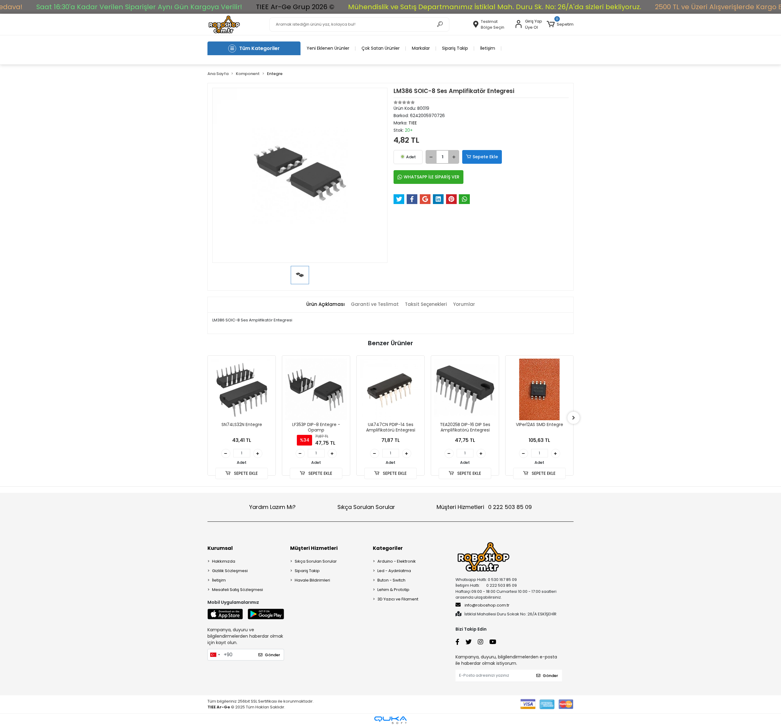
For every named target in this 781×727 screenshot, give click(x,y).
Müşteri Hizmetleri (484, 507)
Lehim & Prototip (393, 590)
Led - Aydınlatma (394, 571)
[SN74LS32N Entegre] (241, 389)
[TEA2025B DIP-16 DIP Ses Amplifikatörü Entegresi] (465, 389)
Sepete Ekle (485, 157)
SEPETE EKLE (245, 473)
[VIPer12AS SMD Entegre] (539, 389)
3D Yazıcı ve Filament (397, 599)
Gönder (272, 655)
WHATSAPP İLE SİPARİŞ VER (431, 177)
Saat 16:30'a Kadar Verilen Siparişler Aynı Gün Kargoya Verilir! (139, 7)
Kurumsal (220, 548)
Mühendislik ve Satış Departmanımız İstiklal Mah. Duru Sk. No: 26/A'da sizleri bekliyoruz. (494, 7)
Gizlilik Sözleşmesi (230, 571)
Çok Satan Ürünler (381, 48)
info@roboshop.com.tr (487, 605)
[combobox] (215, 654)
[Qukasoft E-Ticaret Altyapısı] (390, 720)
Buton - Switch (391, 580)
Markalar (421, 48)
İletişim (487, 48)
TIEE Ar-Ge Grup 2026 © (295, 7)
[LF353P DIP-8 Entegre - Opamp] (316, 389)
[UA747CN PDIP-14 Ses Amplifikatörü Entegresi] (390, 389)
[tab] (325, 304)
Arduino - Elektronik (396, 561)
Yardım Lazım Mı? (272, 507)
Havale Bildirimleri (312, 580)
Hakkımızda (223, 561)
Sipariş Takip (455, 48)
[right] (573, 417)
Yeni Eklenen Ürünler (328, 48)
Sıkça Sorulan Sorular (366, 507)
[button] (560, 24)
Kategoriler (388, 548)
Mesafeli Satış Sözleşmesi (237, 590)
